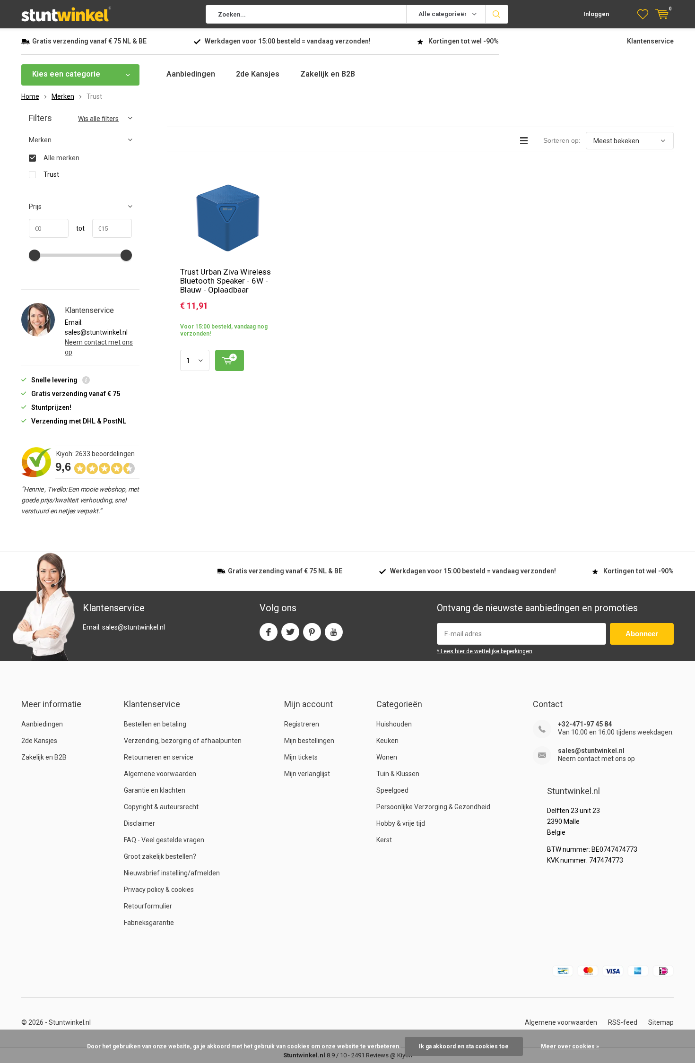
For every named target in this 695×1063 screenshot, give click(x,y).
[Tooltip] (86, 381)
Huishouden (394, 724)
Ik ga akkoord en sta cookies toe (464, 1046)
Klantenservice (650, 41)
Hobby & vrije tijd (400, 823)
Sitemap (661, 1022)
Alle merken (61, 158)
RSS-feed (622, 1022)
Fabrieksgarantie (149, 922)
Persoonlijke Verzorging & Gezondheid (433, 807)
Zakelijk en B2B (327, 73)
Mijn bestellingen (309, 740)
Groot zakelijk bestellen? (160, 856)
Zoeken (497, 14)
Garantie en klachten (154, 790)
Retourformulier (148, 906)
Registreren (301, 724)
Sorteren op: (562, 140)
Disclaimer (139, 823)
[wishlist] (642, 14)
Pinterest (312, 632)
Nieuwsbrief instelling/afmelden (172, 873)
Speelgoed (392, 790)
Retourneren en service (158, 757)
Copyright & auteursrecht (161, 807)
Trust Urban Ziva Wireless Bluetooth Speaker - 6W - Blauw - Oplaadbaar (225, 280)
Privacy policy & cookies (159, 889)
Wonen (386, 757)
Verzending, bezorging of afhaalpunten (183, 740)
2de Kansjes (257, 73)
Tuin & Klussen (397, 774)
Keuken (387, 740)
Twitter (290, 632)
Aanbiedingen (190, 73)
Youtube (334, 632)
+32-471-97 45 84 (585, 724)
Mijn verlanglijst (307, 774)
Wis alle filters (98, 118)
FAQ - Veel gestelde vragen (164, 840)
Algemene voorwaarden (160, 774)
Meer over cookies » (570, 1046)
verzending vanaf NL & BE (89, 41)
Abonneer (642, 634)
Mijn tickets (301, 757)
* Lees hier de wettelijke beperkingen (484, 651)
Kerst (384, 840)
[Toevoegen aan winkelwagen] (229, 360)
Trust (51, 174)
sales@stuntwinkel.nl (591, 750)
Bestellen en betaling (155, 724)
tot (77, 228)
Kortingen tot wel (463, 41)
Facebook (269, 632)
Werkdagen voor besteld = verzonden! (288, 41)
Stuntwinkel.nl (70, 1022)
